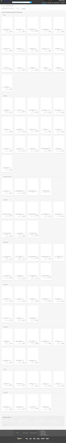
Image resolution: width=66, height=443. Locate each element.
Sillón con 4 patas (57, 421)
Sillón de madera (43, 421)
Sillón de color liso (37, 421)
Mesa (25, 419)
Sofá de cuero (28, 423)
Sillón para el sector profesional (54, 419)
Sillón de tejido (6, 421)
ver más (5, 424)
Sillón (13, 419)
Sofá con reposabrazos (38, 419)
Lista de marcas (42, 430)
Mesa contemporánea (22, 423)
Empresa (17, 8)
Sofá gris (43, 419)
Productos (44, 2)
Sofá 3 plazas (21, 419)
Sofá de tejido (9, 419)
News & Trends (56, 2)
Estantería (51, 423)
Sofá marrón (55, 423)
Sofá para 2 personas (12, 421)
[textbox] (21, 2)
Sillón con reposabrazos (23, 421)
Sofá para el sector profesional (39, 423)
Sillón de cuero (52, 421)
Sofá (5, 419)
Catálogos (49, 2)
